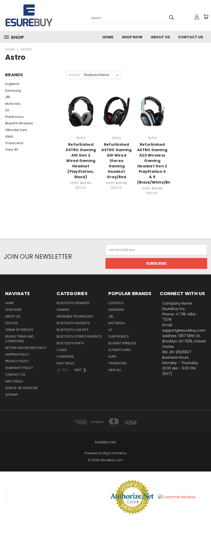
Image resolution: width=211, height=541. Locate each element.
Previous (203, 525)
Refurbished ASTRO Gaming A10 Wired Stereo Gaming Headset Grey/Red (116, 160)
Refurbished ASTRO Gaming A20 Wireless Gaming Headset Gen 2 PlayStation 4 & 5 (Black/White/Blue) (157, 163)
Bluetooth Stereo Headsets (79, 336)
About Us (160, 37)
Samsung (13, 90)
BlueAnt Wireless (19, 123)
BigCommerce (114, 453)
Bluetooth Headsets (73, 323)
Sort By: (75, 74)
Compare (79, 111)
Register (30, 388)
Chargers (65, 356)
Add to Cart (81, 120)
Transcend (14, 143)
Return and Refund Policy (26, 348)
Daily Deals (14, 381)
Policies (11, 323)
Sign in (11, 388)
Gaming (63, 309)
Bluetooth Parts (70, 343)
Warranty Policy (19, 368)
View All (11, 149)
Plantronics (14, 116)
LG (7, 110)
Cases (62, 350)
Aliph (9, 136)
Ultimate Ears (16, 129)
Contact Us (190, 37)
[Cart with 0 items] (205, 16)
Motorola (12, 103)
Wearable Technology (75, 316)
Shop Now (132, 37)
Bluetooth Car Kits (73, 330)
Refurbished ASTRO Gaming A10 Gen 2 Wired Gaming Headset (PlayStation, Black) (81, 160)
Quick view (81, 101)
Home (107, 37)
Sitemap (11, 394)
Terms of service (19, 330)
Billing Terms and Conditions (19, 338)
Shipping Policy (17, 354)
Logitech (12, 83)
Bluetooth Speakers (73, 303)
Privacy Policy (17, 361)
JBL (7, 97)
